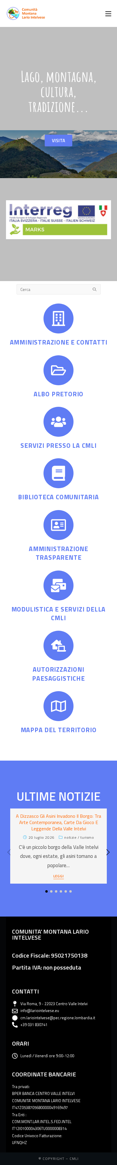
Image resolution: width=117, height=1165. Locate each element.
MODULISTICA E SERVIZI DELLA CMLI (58, 613)
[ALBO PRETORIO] (59, 370)
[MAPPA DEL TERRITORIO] (59, 706)
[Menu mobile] (108, 13)
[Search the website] (58, 289)
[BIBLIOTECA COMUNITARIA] (59, 473)
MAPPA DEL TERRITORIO (59, 730)
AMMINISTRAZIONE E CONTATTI (58, 342)
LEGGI (58, 876)
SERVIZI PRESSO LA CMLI (58, 445)
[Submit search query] (95, 289)
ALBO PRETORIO (58, 394)
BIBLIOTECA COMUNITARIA (58, 497)
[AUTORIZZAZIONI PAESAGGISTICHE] (59, 646)
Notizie (70, 837)
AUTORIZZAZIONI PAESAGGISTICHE (58, 674)
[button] (108, 852)
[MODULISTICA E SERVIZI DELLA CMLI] (59, 585)
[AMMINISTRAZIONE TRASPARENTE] (59, 525)
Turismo (87, 837)
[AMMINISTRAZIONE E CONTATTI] (59, 318)
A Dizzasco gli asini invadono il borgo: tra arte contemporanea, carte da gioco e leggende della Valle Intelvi (58, 822)
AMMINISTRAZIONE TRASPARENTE (58, 553)
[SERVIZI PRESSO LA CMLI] (59, 422)
